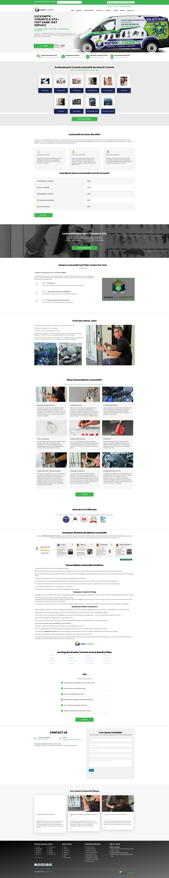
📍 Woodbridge (89, 663)
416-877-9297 (42, 739)
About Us (108, 10)
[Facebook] (38, 864)
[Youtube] (44, 864)
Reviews (122, 10)
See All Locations (38, 857)
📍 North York (107, 658)
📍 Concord (88, 655)
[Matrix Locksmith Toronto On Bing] (35, 864)
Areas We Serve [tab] (88, 10)
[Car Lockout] (45, 81)
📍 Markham (71, 658)
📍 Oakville (52, 660)
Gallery (115, 10)
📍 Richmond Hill (72, 660)
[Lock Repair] (61, 102)
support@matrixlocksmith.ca (72, 739)
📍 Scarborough (89, 660)
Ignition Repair (76, 111)
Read (37, 830)
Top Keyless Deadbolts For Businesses (45, 814)
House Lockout (61, 90)
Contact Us (130, 10)
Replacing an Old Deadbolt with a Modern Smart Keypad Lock (83, 815)
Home (72, 10)
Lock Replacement (92, 90)
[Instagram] (47, 864)
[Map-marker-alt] (50, 864)
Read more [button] (59, 555)
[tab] (72, 10)
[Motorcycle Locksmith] (108, 102)
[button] (121, 2)
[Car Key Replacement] (92, 102)
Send (91, 770)
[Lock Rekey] (124, 81)
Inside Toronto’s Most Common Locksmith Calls (115, 814)
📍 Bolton (70, 655)
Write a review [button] (45, 553)
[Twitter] (41, 864)
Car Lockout (45, 90)
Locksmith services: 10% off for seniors (45, 1)
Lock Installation (108, 90)
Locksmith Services (40, 819)
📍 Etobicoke (107, 655)
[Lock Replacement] (92, 81)
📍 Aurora (52, 655)
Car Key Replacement (92, 111)
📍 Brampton (107, 663)
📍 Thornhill (107, 660)
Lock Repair (61, 111)
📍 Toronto (52, 663)
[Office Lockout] (77, 81)
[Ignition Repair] (77, 102)
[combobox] (69, 2)
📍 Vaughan (71, 663)
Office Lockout (77, 90)
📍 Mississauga (89, 658)
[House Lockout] (61, 81)
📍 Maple (52, 658)
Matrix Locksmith (49, 871)
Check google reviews (84, 248)
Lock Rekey (124, 90)
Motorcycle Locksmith (108, 111)
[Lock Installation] (108, 81)
